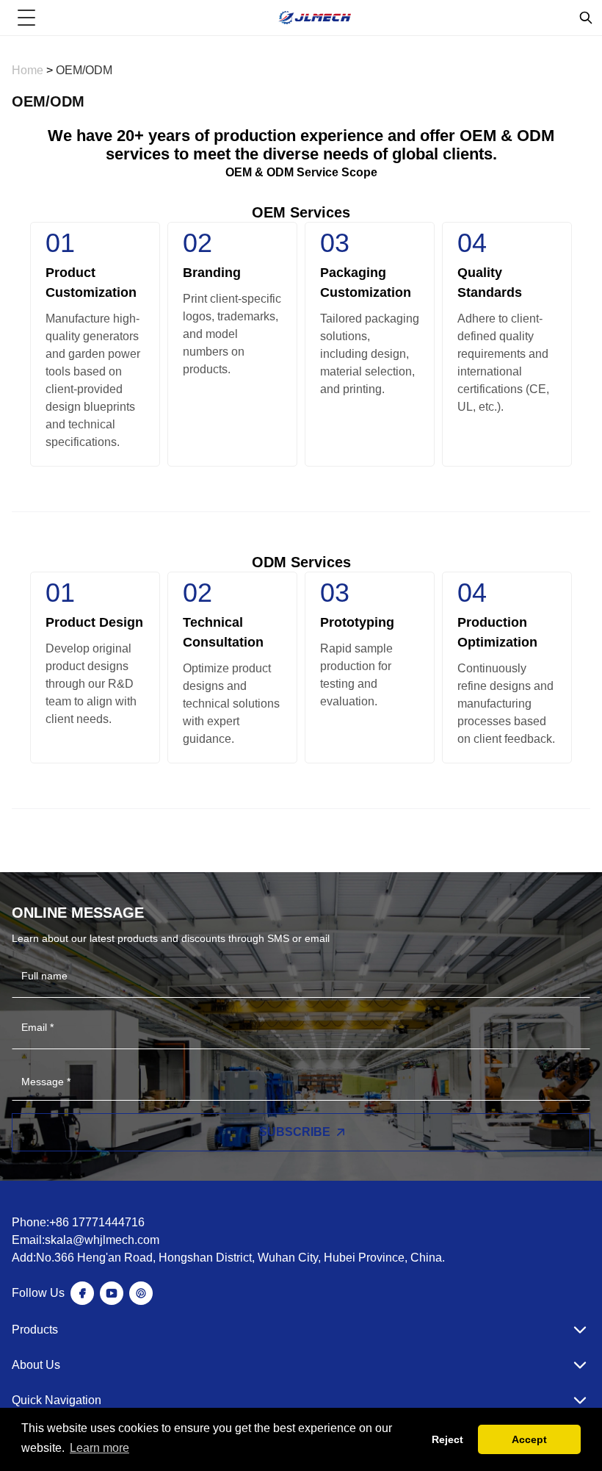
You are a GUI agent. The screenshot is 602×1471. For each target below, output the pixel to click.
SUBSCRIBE (294, 1132)
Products (35, 1329)
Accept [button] (529, 1439)
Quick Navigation (56, 1400)
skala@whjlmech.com (102, 1240)
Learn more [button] (99, 1448)
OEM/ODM (84, 70)
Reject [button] (447, 1439)
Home (29, 70)
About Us (36, 1365)
